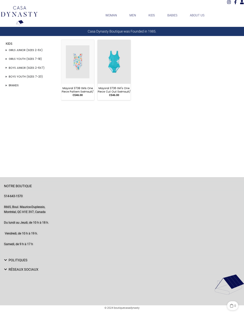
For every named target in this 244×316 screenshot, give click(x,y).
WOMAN (111, 15)
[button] (122, 186)
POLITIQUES (18, 260)
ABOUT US (197, 15)
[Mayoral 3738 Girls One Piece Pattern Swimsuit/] (77, 62)
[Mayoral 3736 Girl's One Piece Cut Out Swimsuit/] (114, 62)
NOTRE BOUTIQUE (18, 186)
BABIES (172, 15)
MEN (132, 15)
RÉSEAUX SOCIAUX (23, 269)
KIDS (151, 15)
